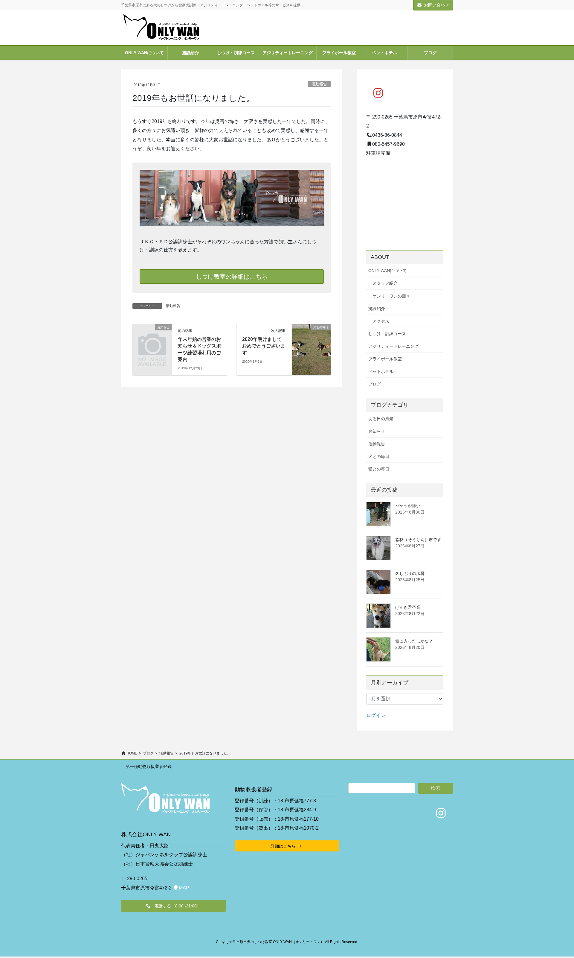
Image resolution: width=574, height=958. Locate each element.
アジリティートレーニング (393, 346)
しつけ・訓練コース (387, 333)
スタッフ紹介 (385, 283)
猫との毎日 (378, 469)
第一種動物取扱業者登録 (149, 766)
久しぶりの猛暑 (410, 573)
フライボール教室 (385, 358)
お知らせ (376, 431)
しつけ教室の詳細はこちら (232, 276)
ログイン (375, 715)
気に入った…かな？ (414, 641)
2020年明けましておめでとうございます (263, 346)
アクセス (381, 321)
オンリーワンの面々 (391, 296)
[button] (173, 906)
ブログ (374, 384)
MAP (184, 887)
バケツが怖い (407, 505)
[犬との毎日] (311, 338)
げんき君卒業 (407, 607)
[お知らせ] (152, 335)
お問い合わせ (436, 5)
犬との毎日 (378, 456)
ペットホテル (380, 371)
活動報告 (319, 84)
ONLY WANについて (387, 270)
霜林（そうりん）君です (418, 539)
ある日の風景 (380, 418)
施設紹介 (376, 308)
